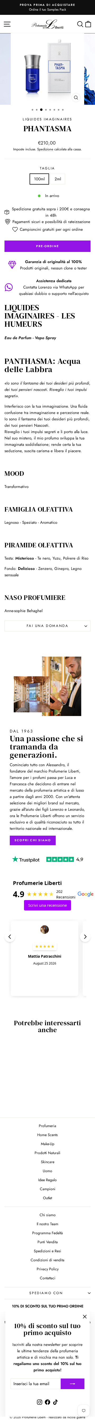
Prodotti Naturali (47, 1152)
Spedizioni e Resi (47, 1251)
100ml (39, 179)
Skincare (47, 1161)
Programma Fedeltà (47, 1233)
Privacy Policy (48, 1269)
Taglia (47, 168)
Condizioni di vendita (47, 1260)
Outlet (47, 1198)
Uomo (47, 1171)
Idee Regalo (47, 1180)
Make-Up (47, 1143)
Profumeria (47, 1125)
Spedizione (45, 149)
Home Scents (47, 1134)
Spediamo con (46, 1292)
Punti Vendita (47, 1242)
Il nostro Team (47, 1224)
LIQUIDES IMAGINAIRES (47, 119)
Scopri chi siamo (33, 840)
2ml (58, 179)
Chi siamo (48, 1215)
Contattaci (47, 1278)
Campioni (47, 1189)
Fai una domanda (48, 625)
